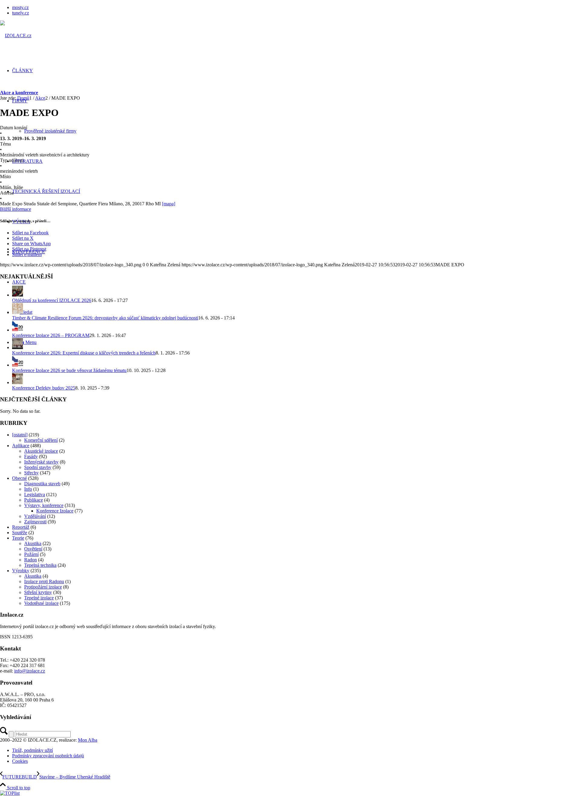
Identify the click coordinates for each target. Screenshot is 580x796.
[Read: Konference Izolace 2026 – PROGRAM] (17, 329)
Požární (31, 554)
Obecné (19, 478)
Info (28, 489)
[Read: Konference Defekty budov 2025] (17, 382)
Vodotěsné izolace (41, 603)
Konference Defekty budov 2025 (43, 387)
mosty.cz (20, 7)
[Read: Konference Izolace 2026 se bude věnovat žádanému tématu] (17, 365)
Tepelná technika (40, 565)
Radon (30, 559)
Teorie (18, 538)
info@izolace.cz (29, 670)
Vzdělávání (35, 516)
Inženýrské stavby (41, 461)
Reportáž (20, 527)
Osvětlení (33, 548)
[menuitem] (296, 7)
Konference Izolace (54, 510)
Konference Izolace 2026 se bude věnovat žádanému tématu (69, 370)
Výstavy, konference (43, 505)
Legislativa (34, 494)
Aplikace (20, 445)
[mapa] (168, 203)
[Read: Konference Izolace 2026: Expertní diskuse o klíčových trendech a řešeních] (17, 347)
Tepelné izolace (39, 597)
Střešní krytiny (38, 592)
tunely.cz (20, 12)
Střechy (31, 472)
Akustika (32, 543)
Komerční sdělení (41, 440)
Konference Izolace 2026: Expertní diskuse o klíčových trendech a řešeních (84, 352)
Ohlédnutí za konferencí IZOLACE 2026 (51, 300)
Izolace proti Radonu (44, 581)
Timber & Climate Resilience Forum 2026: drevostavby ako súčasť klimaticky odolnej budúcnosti (105, 317)
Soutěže (19, 532)
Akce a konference (19, 92)
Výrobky (20, 570)
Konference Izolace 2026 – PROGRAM (50, 335)
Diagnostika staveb (42, 483)
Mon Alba (87, 740)
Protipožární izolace (43, 586)
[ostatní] (19, 434)
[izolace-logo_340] (15, 35)
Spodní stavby (37, 467)
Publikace (33, 499)
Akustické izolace (41, 451)
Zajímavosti (35, 521)
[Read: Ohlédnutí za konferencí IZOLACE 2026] (17, 294)
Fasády (31, 456)
